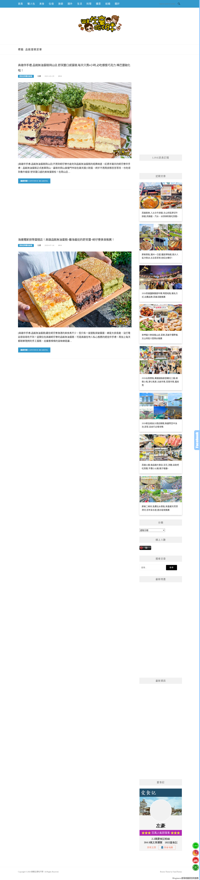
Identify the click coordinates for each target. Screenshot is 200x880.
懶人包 (31, 3)
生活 (79, 3)
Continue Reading (38, 181)
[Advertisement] (74, 216)
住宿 (51, 3)
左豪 (39, 76)
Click (197, 440)
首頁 (20, 3)
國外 (70, 3)
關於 (117, 3)
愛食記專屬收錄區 (25, 76)
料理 (89, 3)
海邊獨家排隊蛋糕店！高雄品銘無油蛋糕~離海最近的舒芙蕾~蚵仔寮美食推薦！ (66, 239)
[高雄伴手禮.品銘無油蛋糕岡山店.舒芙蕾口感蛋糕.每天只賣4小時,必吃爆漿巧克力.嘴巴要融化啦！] (74, 120)
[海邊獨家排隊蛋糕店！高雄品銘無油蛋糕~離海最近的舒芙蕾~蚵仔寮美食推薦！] (74, 289)
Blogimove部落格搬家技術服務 (185, 878)
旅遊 (60, 3)
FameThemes (177, 872)
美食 (41, 3)
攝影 (98, 3)
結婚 (107, 3)
